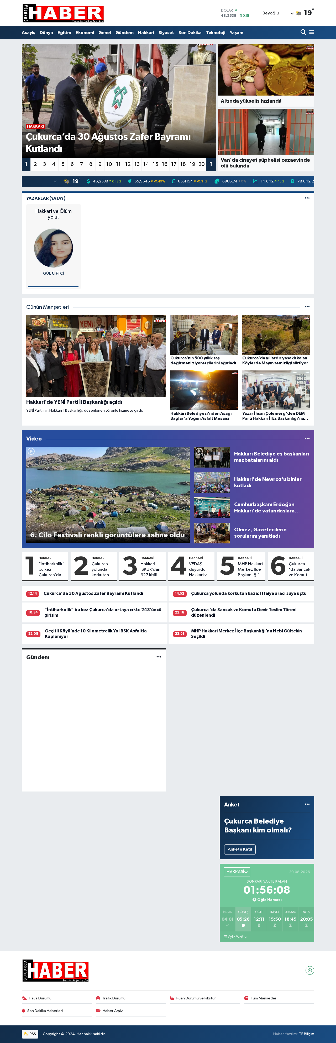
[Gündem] (158, 657)
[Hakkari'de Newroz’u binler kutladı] (212, 482)
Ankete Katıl (240, 849)
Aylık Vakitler (238, 937)
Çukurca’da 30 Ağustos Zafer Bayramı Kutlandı (93, 593)
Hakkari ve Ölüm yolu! (53, 214)
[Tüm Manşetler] (307, 307)
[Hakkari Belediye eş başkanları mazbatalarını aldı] (212, 457)
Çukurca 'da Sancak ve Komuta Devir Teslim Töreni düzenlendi (300, 570)
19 (192, 164)
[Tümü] (307, 805)
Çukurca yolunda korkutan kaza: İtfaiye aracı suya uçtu (103, 570)
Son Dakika (190, 32)
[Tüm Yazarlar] (307, 198)
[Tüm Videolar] (307, 439)
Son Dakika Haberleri (45, 1011)
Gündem (125, 32)
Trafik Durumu (113, 998)
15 (155, 164)
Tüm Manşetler (263, 998)
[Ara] (304, 32)
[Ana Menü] (310, 32)
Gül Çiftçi (53, 273)
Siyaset (166, 32)
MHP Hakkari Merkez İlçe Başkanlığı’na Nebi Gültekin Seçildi (250, 570)
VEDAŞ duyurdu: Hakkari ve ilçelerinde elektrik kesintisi (199, 570)
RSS (32, 1034)
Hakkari (146, 32)
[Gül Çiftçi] (53, 248)
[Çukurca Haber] (63, 13)
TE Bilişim (306, 1034)
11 (118, 164)
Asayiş (28, 32)
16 (164, 164)
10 (109, 164)
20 (201, 164)
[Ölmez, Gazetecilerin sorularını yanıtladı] (212, 533)
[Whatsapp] (310, 970)
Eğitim (64, 32)
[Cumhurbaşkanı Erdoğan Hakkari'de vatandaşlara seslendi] (212, 507)
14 (146, 164)
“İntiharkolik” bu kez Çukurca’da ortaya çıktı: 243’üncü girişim (51, 570)
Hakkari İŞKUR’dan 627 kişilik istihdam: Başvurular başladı (150, 570)
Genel (104, 32)
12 (127, 164)
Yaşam (236, 32)
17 (174, 164)
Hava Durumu (40, 998)
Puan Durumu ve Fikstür (196, 998)
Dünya (46, 32)
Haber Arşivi (113, 1011)
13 (137, 164)
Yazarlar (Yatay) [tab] (46, 198)
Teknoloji (215, 32)
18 (183, 164)
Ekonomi (85, 32)
